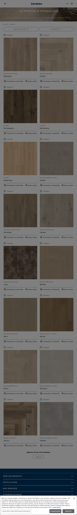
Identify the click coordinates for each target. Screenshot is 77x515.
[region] (38, 505)
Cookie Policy (56, 507)
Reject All (68, 511)
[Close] (74, 498)
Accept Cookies (55, 511)
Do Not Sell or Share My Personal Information (16, 511)
